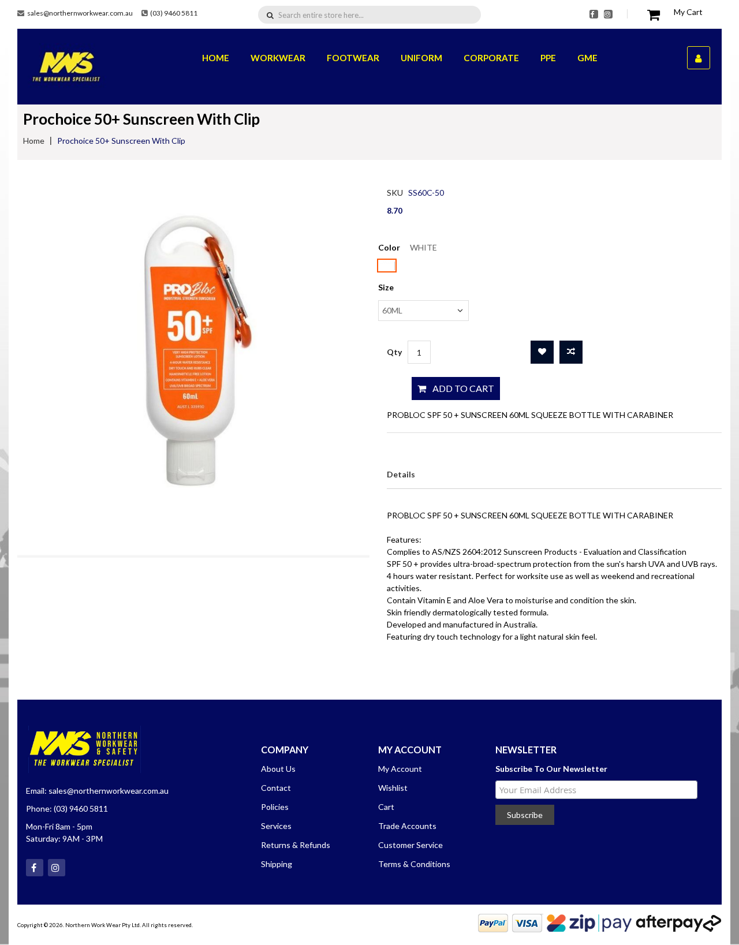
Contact (276, 788)
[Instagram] (608, 14)
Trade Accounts (407, 826)
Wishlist (393, 788)
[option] (386, 265)
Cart (386, 807)
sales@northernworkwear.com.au (80, 13)
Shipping (276, 864)
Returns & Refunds (295, 845)
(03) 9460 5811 (173, 13)
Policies (275, 807)
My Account (400, 769)
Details (401, 474)
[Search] (270, 15)
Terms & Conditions (414, 864)
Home (33, 140)
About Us (278, 769)
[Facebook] (593, 14)
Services (276, 826)
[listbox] (423, 267)
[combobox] (376, 15)
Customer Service (410, 845)
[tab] (401, 474)
